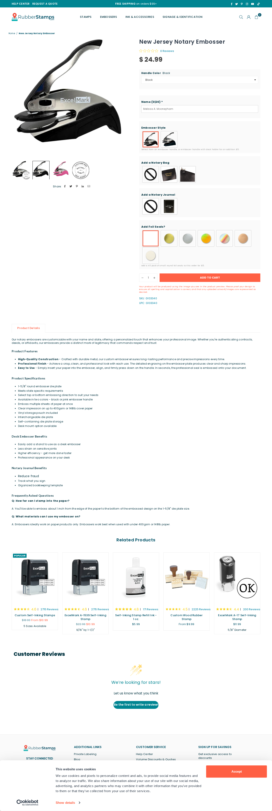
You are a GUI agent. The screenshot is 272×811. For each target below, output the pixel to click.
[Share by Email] (89, 186)
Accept (236, 771)
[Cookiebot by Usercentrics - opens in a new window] (27, 803)
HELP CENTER (21, 4)
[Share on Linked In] (83, 186)
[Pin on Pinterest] (76, 186)
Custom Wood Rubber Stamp (186, 617)
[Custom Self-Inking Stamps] (35, 578)
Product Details (28, 328)
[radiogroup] (199, 139)
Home (11, 33)
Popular (20, 555)
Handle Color (155, 73)
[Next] (127, 98)
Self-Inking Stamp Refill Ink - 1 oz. (136, 617)
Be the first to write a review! (136, 704)
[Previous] (17, 98)
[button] (199, 102)
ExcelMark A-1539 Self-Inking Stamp (85, 617)
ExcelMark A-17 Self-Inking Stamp (237, 617)
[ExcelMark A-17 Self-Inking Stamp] (237, 578)
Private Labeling (85, 754)
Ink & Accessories (139, 17)
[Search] (241, 17)
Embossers (108, 17)
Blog (77, 759)
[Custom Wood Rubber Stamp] (187, 578)
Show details (65, 802)
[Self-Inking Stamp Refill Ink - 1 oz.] (136, 578)
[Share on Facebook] (65, 186)
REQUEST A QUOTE (45, 4)
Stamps (85, 17)
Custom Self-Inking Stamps (35, 615)
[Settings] (249, 17)
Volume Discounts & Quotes (156, 759)
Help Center (144, 754)
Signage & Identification (183, 17)
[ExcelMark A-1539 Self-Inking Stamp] (85, 578)
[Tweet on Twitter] (70, 186)
